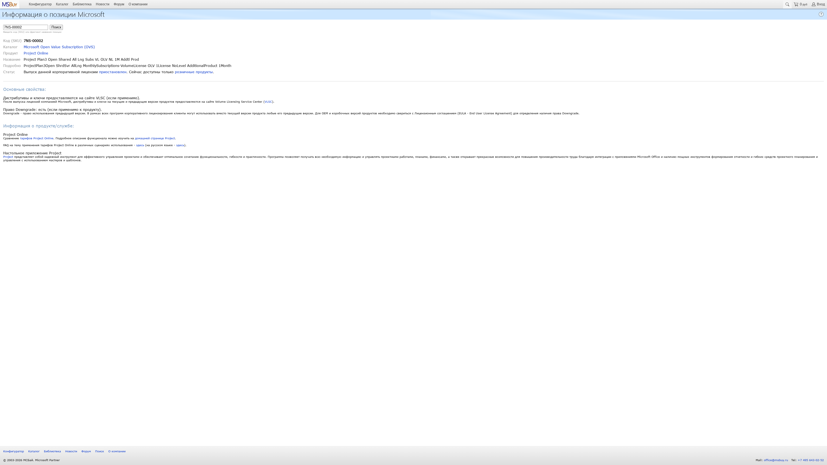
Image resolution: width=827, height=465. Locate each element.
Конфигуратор (40, 4)
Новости (102, 4)
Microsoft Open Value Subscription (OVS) (59, 47)
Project (8, 156)
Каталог (62, 4)
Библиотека (82, 4)
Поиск (99, 451)
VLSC (268, 101)
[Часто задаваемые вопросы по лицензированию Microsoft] (821, 14)
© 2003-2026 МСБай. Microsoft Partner (31, 460)
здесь (140, 145)
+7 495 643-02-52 (811, 460)
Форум (119, 4)
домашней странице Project (155, 138)
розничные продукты (194, 72)
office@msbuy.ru (776, 460)
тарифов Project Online (36, 138)
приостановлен (112, 72)
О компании (138, 4)
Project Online (36, 53)
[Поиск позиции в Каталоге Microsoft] (787, 4)
